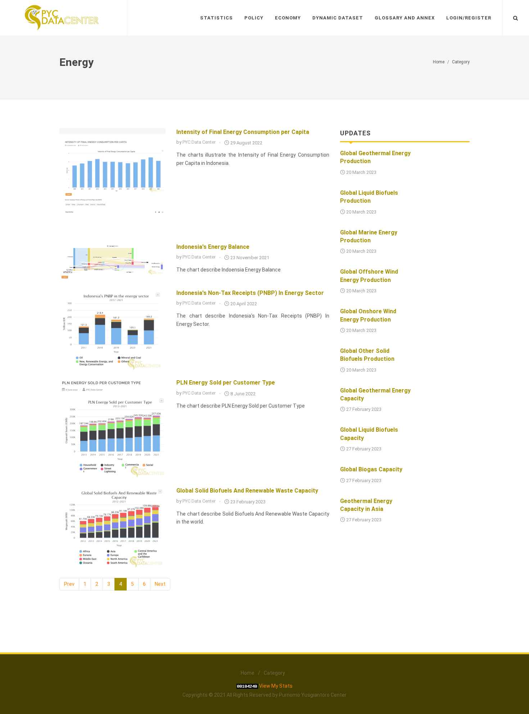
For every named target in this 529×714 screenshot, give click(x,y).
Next (160, 584)
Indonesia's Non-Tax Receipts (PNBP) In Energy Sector (250, 292)
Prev (69, 584)
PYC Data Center (199, 142)
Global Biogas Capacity (371, 469)
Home (438, 61)
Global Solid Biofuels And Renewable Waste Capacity (247, 490)
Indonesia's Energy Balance (212, 246)
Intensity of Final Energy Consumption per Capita (242, 132)
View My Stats (276, 686)
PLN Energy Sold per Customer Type (225, 382)
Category (461, 61)
